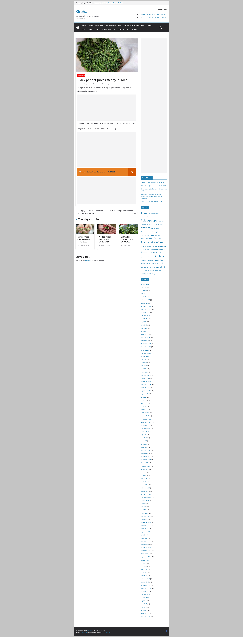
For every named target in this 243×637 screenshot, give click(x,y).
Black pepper (94, 30)
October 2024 (145, 350)
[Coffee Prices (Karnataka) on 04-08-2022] (128, 225)
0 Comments (97, 84)
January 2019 (145, 544)
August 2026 (145, 284)
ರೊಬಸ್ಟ (153, 273)
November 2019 (146, 525)
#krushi (143, 249)
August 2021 (145, 469)
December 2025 (146, 306)
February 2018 (145, 579)
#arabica (146, 213)
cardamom (144, 263)
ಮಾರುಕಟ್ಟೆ (143, 273)
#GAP (164, 232)
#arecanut (155, 214)
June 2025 (144, 325)
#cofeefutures (160, 224)
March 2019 (144, 538)
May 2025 (144, 328)
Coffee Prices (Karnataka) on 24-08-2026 (153, 201)
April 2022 (144, 444)
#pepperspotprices (148, 252)
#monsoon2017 (149, 249)
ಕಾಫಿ (161, 271)
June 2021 (144, 475)
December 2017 (146, 585)
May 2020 (144, 507)
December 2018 (146, 547)
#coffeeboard (155, 228)
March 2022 (144, 447)
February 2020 (145, 516)
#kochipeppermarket (148, 246)
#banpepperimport (146, 217)
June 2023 (144, 400)
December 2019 (146, 522)
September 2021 (146, 466)
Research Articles (108, 30)
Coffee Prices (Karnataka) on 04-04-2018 (123, 212)
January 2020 (145, 519)
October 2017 (145, 591)
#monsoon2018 (159, 249)
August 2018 (145, 560)
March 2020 (144, 513)
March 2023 (144, 409)
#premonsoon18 (145, 256)
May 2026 (144, 294)
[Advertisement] (106, 108)
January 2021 (145, 491)
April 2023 (144, 406)
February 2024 (145, 375)
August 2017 (145, 598)
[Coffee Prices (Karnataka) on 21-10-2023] (106, 225)
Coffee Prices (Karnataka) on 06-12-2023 (83, 239)
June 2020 (144, 504)
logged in (88, 260)
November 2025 (146, 309)
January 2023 (145, 416)
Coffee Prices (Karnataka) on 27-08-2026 (153, 14)
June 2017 (144, 604)
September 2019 (146, 532)
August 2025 (145, 319)
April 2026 (144, 297)
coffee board (151, 263)
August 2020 (145, 500)
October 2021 (145, 463)
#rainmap (151, 256)
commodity (160, 263)
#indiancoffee (154, 235)
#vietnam (151, 260)
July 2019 (143, 535)
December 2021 (146, 456)
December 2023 (146, 381)
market (160, 267)
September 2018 (146, 557)
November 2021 (146, 460)
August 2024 (145, 356)
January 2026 (145, 303)
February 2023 (145, 413)
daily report (144, 267)
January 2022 (145, 453)
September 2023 (146, 391)
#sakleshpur (144, 260)
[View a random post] (165, 27)
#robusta (160, 256)
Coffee (84, 30)
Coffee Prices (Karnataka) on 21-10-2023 (105, 239)
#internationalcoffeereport (151, 238)
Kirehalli (83, 11)
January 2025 (145, 341)
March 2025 (144, 334)
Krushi (150, 25)
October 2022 (145, 425)
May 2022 (144, 441)
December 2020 (146, 494)
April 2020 (144, 510)
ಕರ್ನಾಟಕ (157, 271)
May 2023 (144, 403)
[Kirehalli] (78, 27)
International (123, 30)
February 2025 (145, 337)
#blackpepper (107, 84)
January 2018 (145, 582)
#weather (159, 260)
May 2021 (144, 478)
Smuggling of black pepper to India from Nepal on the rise (90, 212)
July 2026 (143, 287)
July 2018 (143, 563)
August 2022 (145, 431)
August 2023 (145, 394)
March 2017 (144, 613)
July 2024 (143, 359)
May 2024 (144, 366)
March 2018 (144, 576)
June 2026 (144, 290)
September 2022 (146, 428)
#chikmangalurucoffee (148, 224)
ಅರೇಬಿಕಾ (152, 271)
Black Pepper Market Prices (134, 25)
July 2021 (143, 472)
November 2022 (146, 422)
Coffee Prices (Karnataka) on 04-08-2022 (127, 239)
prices (147, 271)
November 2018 (146, 551)
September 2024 (146, 353)
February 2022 (145, 450)
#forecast (160, 232)
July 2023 (143, 397)
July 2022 (143, 435)
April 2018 (144, 572)
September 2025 (146, 315)
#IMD (146, 235)
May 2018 (144, 569)
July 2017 (143, 601)
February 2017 (145, 616)
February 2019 (145, 541)
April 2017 (144, 610)
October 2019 (145, 529)
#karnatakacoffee (152, 242)
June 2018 (144, 566)
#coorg (154, 232)
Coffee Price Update (96, 25)
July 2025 (143, 322)
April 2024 (144, 369)
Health (134, 30)
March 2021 (144, 485)
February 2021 (145, 488)
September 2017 (146, 594)
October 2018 (145, 554)
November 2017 (146, 588)
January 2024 (145, 378)
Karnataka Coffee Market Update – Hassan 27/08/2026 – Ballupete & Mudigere (152, 196)
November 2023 (146, 384)
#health (143, 235)
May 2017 (144, 607)
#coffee (145, 228)
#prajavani (159, 252)
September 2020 (146, 497)
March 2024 (144, 372)
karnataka (152, 267)
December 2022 (146, 419)
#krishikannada (160, 246)
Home (84, 25)
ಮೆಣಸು (148, 273)
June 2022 (144, 438)
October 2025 (145, 312)
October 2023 (145, 388)
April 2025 (144, 331)
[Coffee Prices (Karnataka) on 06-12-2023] (85, 225)
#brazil (161, 221)
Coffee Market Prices (113, 25)
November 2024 (146, 347)
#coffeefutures (146, 232)
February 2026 (145, 300)
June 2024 (144, 362)
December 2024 (146, 344)
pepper (142, 271)
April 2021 (144, 482)
